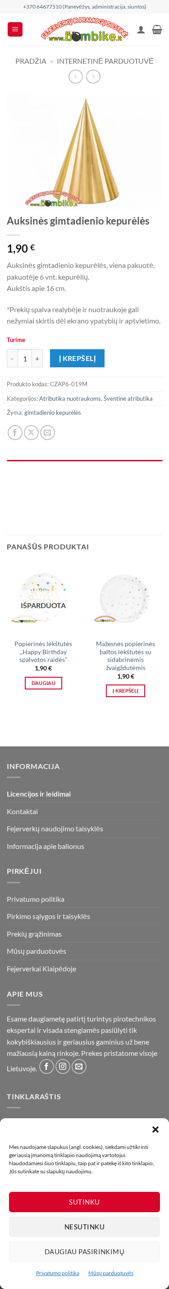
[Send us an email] (79, 1066)
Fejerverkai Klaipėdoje (41, 968)
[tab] (84, 464)
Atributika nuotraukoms (70, 398)
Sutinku (84, 1202)
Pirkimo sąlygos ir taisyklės (48, 916)
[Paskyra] (141, 29)
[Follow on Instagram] (62, 1066)
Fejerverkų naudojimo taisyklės (55, 828)
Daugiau (43, 683)
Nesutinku (84, 1227)
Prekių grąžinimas (34, 933)
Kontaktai (22, 811)
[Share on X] (31, 432)
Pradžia (30, 60)
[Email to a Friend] (47, 432)
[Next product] (75, 77)
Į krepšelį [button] (125, 691)
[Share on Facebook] (15, 432)
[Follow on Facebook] (46, 1066)
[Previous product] (93, 77)
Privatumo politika (57, 1273)
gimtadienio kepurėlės (52, 412)
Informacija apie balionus (45, 846)
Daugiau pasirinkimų (85, 1251)
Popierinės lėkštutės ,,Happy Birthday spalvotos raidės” (43, 651)
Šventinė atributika (128, 398)
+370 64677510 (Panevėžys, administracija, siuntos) (84, 6)
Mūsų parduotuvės (110, 1273)
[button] (155, 1129)
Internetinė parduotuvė (105, 60)
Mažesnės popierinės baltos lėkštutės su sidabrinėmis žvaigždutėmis (125, 655)
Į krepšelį (77, 358)
